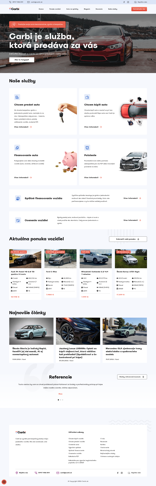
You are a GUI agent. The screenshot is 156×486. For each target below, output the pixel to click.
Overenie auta (74, 444)
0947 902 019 (18, 2)
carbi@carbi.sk (36, 2)
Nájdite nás (23, 473)
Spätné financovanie (76, 450)
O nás (102, 439)
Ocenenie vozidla (75, 453)
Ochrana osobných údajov (110, 456)
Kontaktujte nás (139, 9)
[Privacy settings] (4, 482)
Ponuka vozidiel (55, 9)
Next (145, 258)
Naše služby (112, 9)
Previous (10, 258)
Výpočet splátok (75, 447)
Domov (41, 9)
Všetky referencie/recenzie (130, 377)
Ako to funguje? (22, 60)
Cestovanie (104, 447)
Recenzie (99, 9)
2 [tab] (60, 400)
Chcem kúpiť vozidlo (76, 439)
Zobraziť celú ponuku (126, 239)
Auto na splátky (72, 9)
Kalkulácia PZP (74, 456)
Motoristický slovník (107, 450)
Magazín (87, 9)
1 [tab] (58, 400)
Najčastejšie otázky (107, 453)
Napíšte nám (142, 2)
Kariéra (102, 444)
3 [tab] (63, 400)
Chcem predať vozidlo (77, 442)
